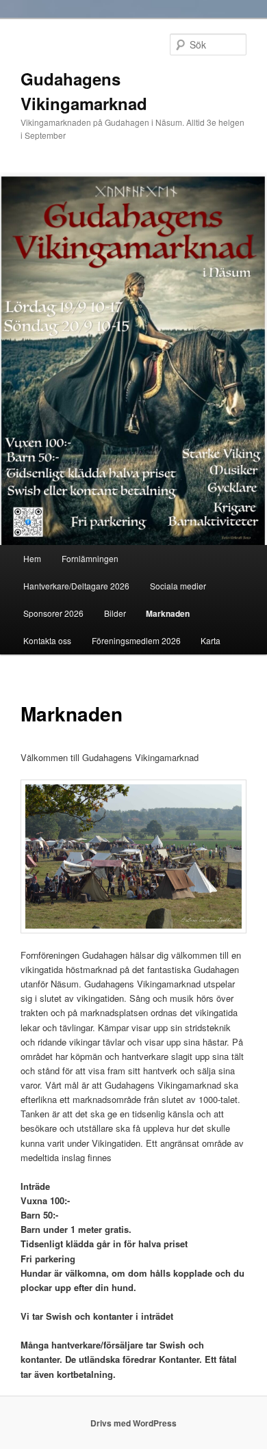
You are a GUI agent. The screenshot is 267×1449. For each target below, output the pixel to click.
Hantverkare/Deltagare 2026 (76, 585)
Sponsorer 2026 (53, 613)
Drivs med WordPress (133, 1423)
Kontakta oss (47, 640)
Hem (32, 558)
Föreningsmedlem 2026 (136, 640)
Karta (210, 640)
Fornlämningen (90, 558)
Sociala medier (178, 585)
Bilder (115, 613)
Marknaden (168, 613)
